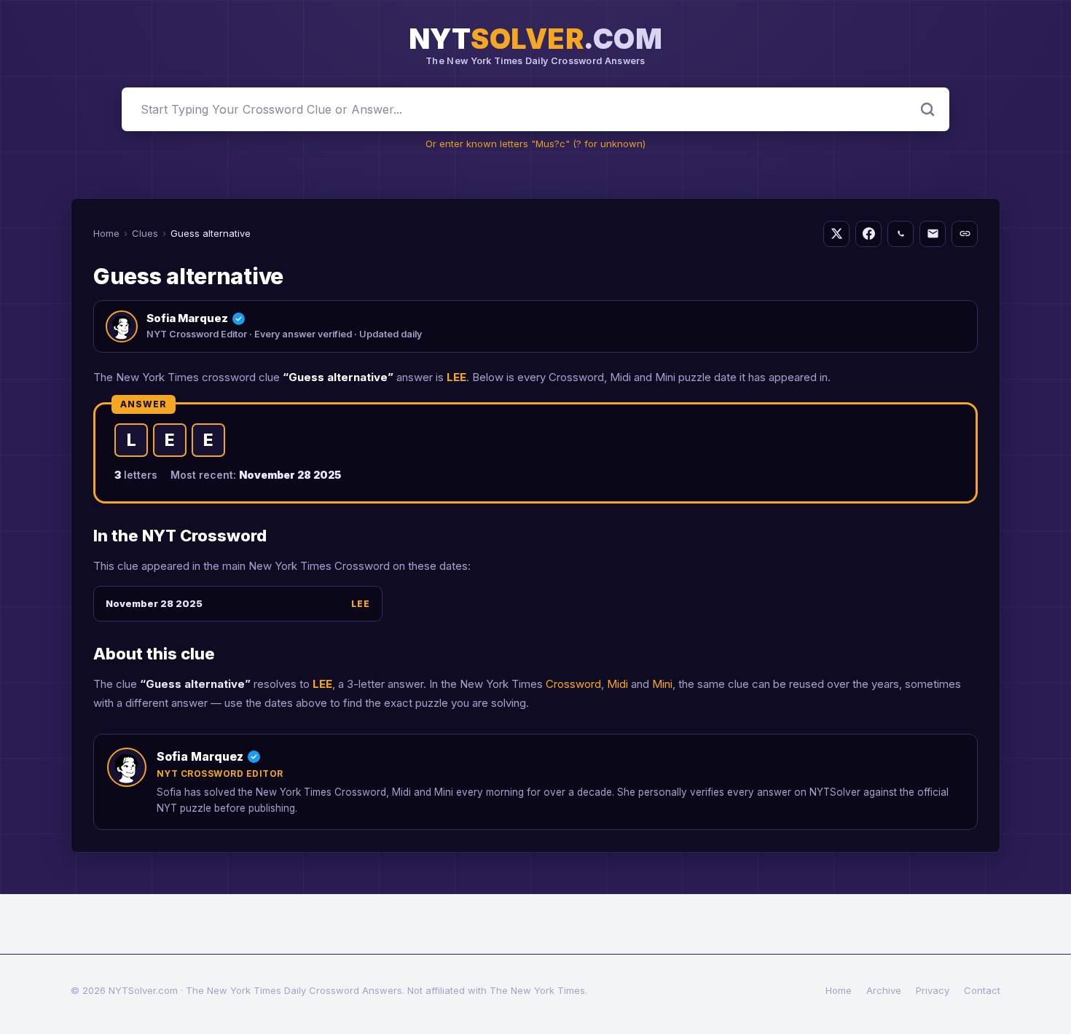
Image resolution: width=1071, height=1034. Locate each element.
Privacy (932, 990)
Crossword (573, 684)
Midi (617, 684)
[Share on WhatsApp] (900, 234)
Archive (883, 990)
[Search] (927, 109)
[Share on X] (836, 234)
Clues (145, 233)
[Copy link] (965, 234)
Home (106, 233)
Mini (662, 684)
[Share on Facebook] (868, 234)
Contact (982, 990)
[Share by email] (932, 234)
